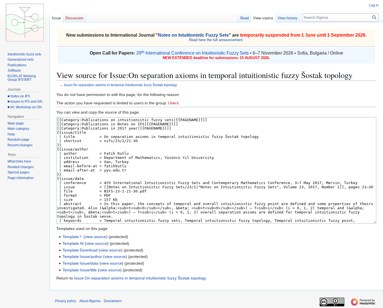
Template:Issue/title (80, 270)
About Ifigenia (89, 301)
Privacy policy (65, 301)
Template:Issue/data (80, 263)
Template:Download (80, 250)
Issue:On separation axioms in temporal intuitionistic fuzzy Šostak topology (120, 85)
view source (95, 236)
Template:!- (72, 236)
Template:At (73, 243)
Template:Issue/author (82, 256)
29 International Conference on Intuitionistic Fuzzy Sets (192, 53)
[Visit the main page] (24, 22)
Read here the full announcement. (216, 40)
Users (173, 103)
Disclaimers (113, 301)
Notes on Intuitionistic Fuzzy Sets (193, 35)
